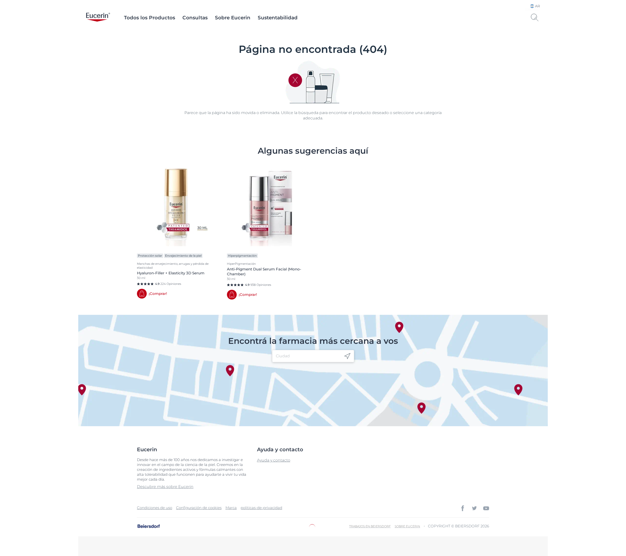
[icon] (347, 356)
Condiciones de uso (154, 507)
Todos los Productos (149, 18)
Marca (231, 507)
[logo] (98, 18)
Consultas (195, 18)
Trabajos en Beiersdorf (370, 526)
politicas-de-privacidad (261, 507)
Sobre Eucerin (232, 18)
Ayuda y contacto (273, 460)
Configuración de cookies (199, 507)
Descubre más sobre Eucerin (165, 486)
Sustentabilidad (278, 18)
